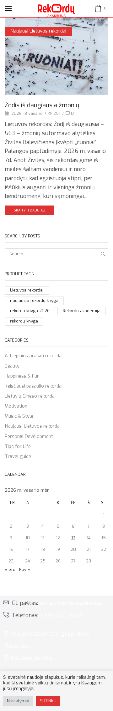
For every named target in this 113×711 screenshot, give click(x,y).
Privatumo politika (29, 658)
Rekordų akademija (81, 310)
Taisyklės (17, 646)
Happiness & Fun (22, 376)
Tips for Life (18, 446)
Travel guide (18, 456)
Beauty (12, 366)
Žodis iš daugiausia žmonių (42, 105)
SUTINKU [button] (48, 700)
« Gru (10, 569)
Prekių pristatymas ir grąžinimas (47, 633)
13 (73, 538)
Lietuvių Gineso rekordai (30, 396)
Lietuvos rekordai (27, 290)
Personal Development (29, 436)
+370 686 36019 (61, 615)
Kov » (24, 569)
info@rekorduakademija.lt (72, 603)
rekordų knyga (24, 321)
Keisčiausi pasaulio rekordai (33, 386)
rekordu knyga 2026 (30, 310)
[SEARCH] (103, 253)
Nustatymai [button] (18, 700)
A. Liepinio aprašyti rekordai (33, 356)
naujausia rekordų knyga (34, 300)
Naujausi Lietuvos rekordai (38, 31)
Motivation (16, 406)
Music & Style (19, 416)
